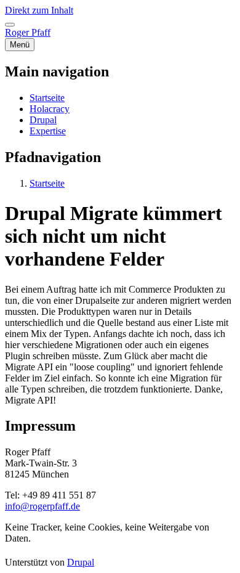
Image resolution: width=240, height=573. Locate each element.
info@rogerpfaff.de (42, 506)
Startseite (47, 183)
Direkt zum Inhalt (39, 10)
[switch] (10, 24)
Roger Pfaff (27, 32)
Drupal (80, 562)
